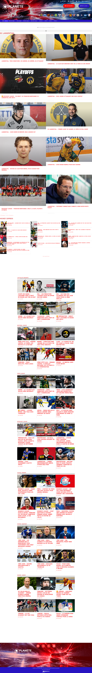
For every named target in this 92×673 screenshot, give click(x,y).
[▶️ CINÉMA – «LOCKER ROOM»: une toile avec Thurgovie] (26, 402)
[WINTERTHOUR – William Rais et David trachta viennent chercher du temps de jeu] (65, 453)
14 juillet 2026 (59, 570)
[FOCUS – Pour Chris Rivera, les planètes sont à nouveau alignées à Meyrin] (65, 556)
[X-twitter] (48, 646)
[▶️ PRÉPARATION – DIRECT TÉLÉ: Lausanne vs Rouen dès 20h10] (64, 231)
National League (11, 20)
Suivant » (12, 215)
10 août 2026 (21, 445)
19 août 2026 (59, 365)
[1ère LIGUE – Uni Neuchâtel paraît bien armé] (65, 532)
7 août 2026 (59, 445)
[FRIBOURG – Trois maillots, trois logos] (26, 354)
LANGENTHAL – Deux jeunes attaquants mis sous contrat (65, 96)
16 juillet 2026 (21, 568)
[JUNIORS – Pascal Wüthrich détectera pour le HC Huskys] (46, 605)
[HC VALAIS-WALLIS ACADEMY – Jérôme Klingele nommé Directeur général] (26, 583)
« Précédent (2, 215)
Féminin (50, 20)
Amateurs (40, 20)
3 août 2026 (59, 495)
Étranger (55, 20)
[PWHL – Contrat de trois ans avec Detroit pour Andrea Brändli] (46, 481)
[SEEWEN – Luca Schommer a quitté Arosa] (26, 453)
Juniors (46, 20)
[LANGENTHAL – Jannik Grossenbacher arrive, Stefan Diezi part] (46, 453)
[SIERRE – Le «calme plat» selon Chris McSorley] (3, 231)
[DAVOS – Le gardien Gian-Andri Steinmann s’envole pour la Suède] (65, 605)
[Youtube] (54, 646)
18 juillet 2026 (59, 597)
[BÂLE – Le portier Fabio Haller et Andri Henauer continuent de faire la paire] (65, 402)
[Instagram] (43, 646)
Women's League (26, 20)
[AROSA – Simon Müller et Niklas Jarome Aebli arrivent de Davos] (46, 402)
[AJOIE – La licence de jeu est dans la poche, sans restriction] (65, 333)
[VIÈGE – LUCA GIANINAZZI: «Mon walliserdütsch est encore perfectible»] (65, 381)
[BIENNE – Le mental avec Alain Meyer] (65, 354)
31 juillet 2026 (40, 519)
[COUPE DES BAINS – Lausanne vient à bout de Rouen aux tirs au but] (3, 224)
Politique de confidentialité (23, 662)
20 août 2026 (10, 245)
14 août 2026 (40, 415)
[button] (46, 31)
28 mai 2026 (40, 618)
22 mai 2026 (59, 618)
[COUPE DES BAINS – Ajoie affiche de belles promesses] (34, 244)
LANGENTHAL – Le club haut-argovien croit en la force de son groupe (69, 63)
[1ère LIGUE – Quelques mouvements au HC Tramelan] (46, 556)
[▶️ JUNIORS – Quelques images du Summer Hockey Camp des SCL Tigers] (65, 583)
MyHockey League (34, 20)
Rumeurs (6, 20)
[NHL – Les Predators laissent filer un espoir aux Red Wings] (34, 224)
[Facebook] (38, 646)
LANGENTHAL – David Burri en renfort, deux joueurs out (19, 132)
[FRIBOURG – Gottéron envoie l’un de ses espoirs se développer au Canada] (46, 583)
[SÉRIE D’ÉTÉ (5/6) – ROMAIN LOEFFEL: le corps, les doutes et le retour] (34, 237)
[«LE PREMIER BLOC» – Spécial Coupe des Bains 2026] (3, 237)
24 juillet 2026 (40, 597)
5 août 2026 (40, 466)
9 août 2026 (20, 548)
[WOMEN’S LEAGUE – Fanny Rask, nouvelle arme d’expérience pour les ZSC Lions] (26, 481)
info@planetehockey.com (23, 660)
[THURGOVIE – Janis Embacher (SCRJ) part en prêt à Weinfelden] (34, 231)
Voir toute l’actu (46, 256)
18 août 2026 (59, 394)
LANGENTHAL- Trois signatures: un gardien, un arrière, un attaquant (22, 61)
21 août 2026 (10, 225)
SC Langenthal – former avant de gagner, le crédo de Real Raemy (68, 129)
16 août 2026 (21, 415)
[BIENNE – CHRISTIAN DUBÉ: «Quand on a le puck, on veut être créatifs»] (64, 237)
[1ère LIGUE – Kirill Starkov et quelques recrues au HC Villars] (46, 532)
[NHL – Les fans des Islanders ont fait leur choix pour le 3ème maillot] (64, 224)
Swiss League (19, 20)
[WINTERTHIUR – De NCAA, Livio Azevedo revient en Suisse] (46, 429)
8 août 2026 (40, 442)
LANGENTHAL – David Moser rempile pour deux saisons (64, 164)
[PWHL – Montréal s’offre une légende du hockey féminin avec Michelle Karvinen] (65, 503)
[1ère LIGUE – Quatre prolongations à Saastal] (26, 556)
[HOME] (3, 21)
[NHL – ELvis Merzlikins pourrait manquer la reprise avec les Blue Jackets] (64, 244)
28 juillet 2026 (59, 517)
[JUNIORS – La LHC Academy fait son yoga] (26, 605)
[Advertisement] (46, 265)
